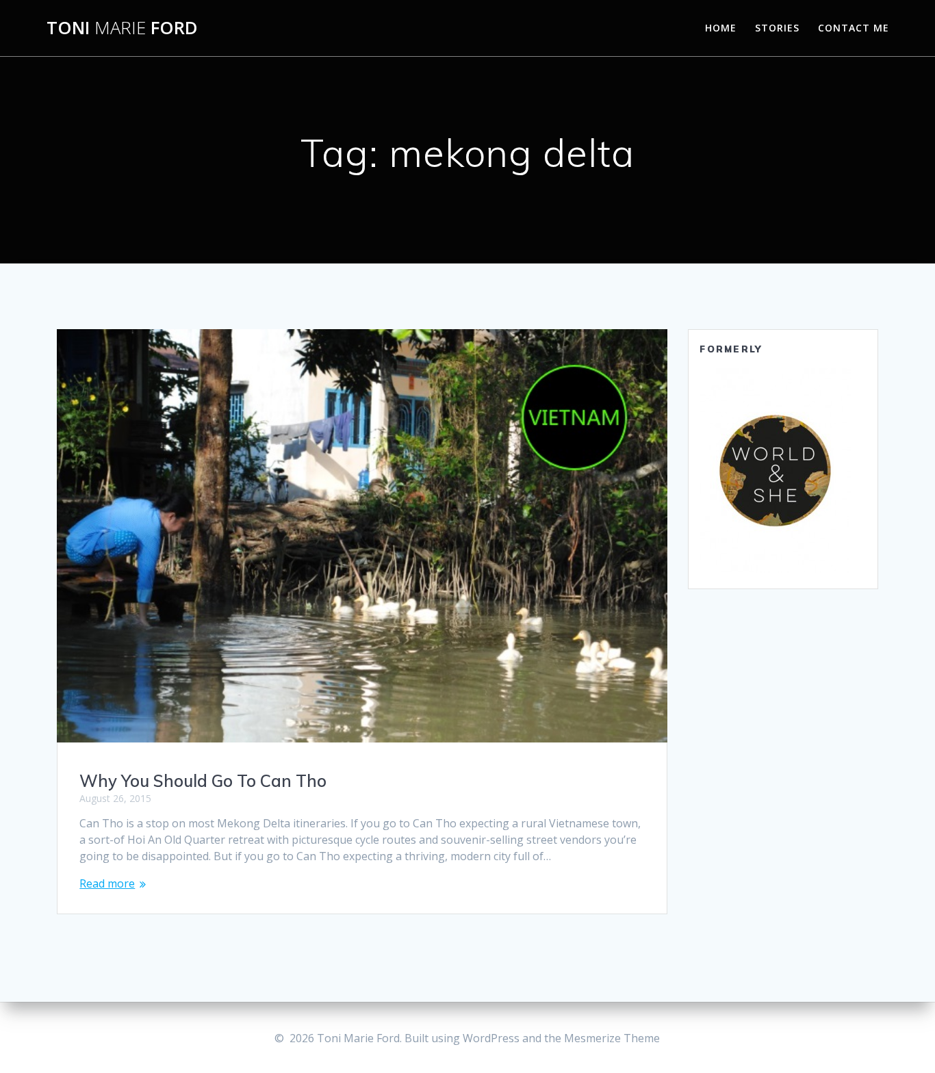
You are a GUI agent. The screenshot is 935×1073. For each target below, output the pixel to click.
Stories (777, 27)
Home (721, 27)
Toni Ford (122, 28)
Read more (107, 883)
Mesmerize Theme (612, 1038)
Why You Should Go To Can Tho (202, 781)
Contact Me (853, 27)
